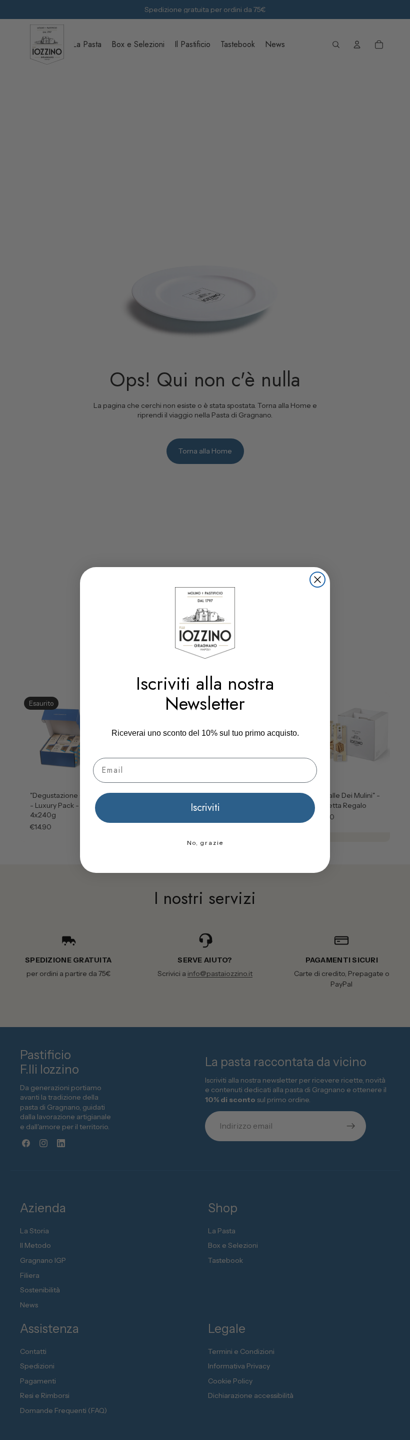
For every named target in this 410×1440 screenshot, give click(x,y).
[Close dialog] (317, 579)
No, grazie (205, 842)
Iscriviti (205, 807)
